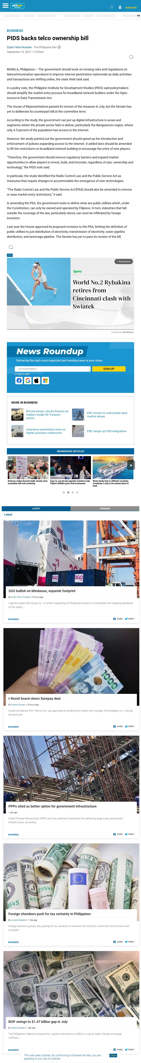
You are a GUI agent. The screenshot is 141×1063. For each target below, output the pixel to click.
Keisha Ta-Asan (18, 705)
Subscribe (131, 7)
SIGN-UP (108, 369)
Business (15, 31)
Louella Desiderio (19, 920)
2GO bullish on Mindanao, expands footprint (41, 591)
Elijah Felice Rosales (19, 47)
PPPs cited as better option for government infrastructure (52, 806)
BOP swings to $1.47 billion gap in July (38, 1022)
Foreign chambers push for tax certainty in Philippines (49, 914)
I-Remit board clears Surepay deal (34, 698)
